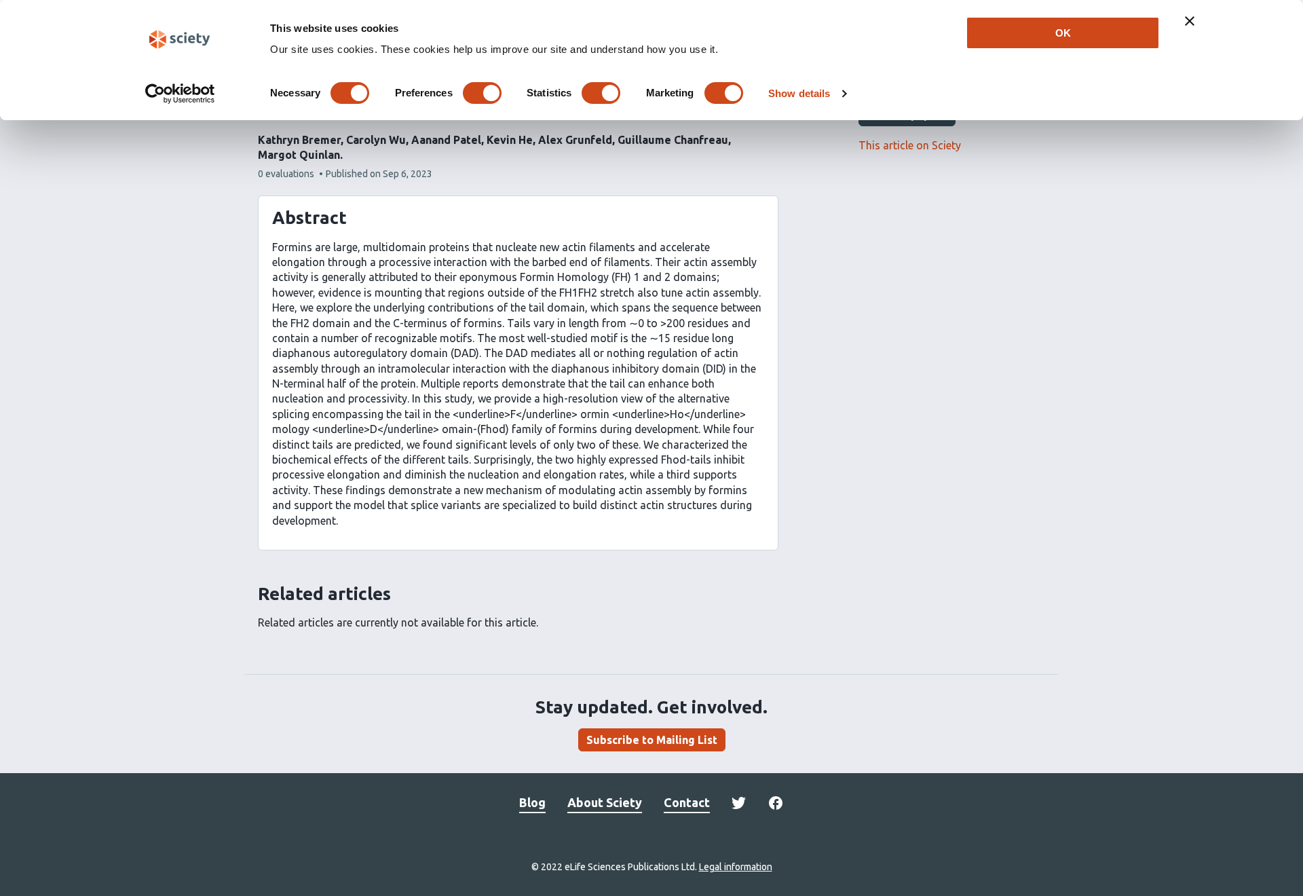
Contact (687, 802)
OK (1063, 33)
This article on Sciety (909, 145)
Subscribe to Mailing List (651, 740)
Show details (799, 93)
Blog (532, 802)
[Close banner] (1189, 21)
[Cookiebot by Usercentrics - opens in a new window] (180, 93)
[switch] (482, 93)
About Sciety (604, 802)
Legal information (735, 866)
